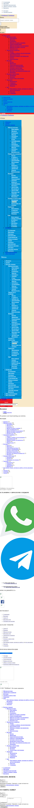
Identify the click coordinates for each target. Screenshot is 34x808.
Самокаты (13, 83)
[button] (3, 26)
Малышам (13, 72)
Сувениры (13, 93)
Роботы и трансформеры (17, 66)
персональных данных (12, 785)
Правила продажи (13, 245)
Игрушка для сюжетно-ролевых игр (20, 71)
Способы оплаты (7, 12)
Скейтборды (13, 84)
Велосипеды (13, 81)
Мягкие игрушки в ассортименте (19, 45)
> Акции (7, 123)
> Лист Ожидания (10, 254)
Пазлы (12, 51)
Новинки (5, 421)
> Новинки (8, 122)
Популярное (13, 38)
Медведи (12, 40)
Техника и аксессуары (13, 74)
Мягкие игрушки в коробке (17, 43)
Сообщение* (3, 802)
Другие (5, 473)
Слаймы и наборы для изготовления (20, 53)
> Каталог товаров (10, 125)
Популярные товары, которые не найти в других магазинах (16, 220)
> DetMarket (8, 228)
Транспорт (10, 80)
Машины (12, 85)
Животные (13, 63)
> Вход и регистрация (11, 252)
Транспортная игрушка (16, 65)
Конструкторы (14, 59)
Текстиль (12, 91)
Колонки (12, 77)
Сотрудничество (12, 237)
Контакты (6, 8)
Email (1, 796)
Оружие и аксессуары (16, 68)
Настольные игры (15, 54)
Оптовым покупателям (9, 5)
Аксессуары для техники (17, 78)
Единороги (13, 41)
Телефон (2, 781)
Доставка (5, 10)
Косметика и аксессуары (17, 69)
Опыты (12, 57)
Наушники (13, 75)
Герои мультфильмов (16, 44)
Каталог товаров (6, 35)
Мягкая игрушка (11, 37)
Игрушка (9, 60)
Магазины (6, 3)
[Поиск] (0, 23)
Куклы (12, 62)
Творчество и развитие (13, 50)
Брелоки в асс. (14, 48)
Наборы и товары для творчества (19, 56)
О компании (6, 2)
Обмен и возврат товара (9, 6)
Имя (1, 780)
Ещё (8, 87)
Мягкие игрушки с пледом (17, 47)
